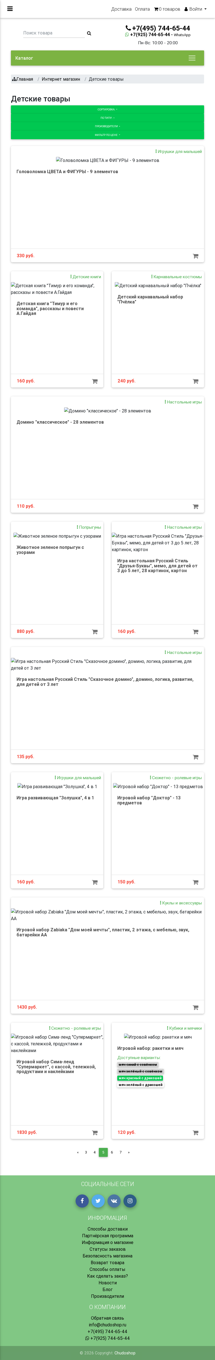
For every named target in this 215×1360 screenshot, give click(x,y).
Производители (106, 126)
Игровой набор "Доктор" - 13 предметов (149, 800)
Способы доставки (108, 1229)
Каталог (24, 58)
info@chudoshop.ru (107, 1324)
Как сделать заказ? (107, 1276)
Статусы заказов (108, 1249)
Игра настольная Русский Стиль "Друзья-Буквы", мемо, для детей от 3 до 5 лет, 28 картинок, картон (157, 565)
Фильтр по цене (106, 135)
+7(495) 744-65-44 (107, 1331)
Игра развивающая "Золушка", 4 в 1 (55, 797)
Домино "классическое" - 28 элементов (60, 422)
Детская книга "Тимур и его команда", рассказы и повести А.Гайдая (50, 308)
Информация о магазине (107, 1242)
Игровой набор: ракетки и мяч (150, 1048)
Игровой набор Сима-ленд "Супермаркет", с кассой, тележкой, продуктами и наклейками (56, 1066)
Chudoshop (124, 1353)
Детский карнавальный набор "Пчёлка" (150, 299)
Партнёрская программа (107, 1235)
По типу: (107, 118)
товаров (169, 9)
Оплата (142, 9)
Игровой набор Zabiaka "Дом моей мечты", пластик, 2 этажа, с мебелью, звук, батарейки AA (103, 932)
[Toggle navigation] (192, 58)
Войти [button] (195, 9)
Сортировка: (107, 109)
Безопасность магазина (107, 1256)
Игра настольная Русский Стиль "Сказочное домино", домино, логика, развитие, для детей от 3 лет (105, 681)
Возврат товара (107, 1262)
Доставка (121, 9)
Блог (107, 1289)
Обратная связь (107, 1318)
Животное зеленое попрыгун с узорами (50, 549)
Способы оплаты (107, 1269)
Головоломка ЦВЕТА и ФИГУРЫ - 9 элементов (67, 171)
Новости (108, 1282)
